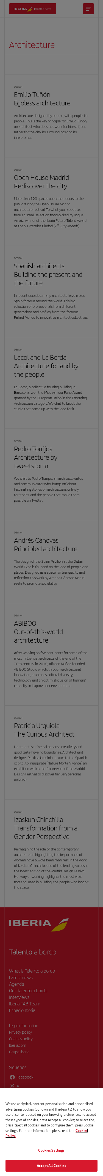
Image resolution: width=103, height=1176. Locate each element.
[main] (51, 1132)
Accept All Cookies (51, 1165)
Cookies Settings (51, 1150)
